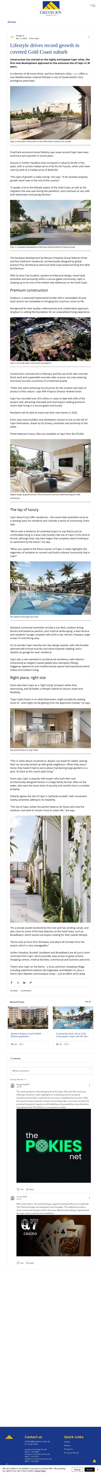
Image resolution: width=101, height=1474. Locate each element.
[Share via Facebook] (11, 982)
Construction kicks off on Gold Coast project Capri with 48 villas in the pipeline (72, 1035)
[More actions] (89, 37)
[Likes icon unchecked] (18, 1189)
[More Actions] (89, 1085)
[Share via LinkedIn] (24, 982)
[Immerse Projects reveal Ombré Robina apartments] (28, 1018)
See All (88, 1001)
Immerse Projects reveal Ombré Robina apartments (26, 1035)
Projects (68, 1449)
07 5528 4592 (31, 1444)
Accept (89, 1469)
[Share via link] (30, 982)
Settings (77, 1469)
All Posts (12, 22)
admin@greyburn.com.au (37, 1441)
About (67, 1445)
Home (67, 1442)
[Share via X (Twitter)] (18, 982)
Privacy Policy (71, 1453)
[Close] (97, 1469)
